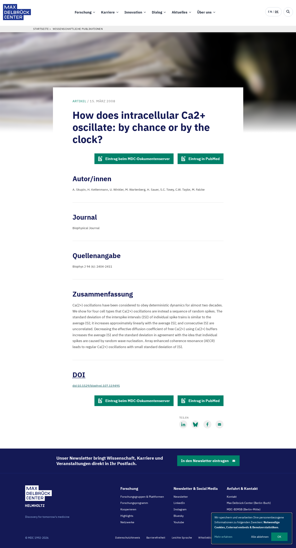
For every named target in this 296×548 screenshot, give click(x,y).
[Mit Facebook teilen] (207, 424)
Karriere (108, 12)
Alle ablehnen (260, 537)
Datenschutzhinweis (127, 537)
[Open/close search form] (288, 12)
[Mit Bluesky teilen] (195, 424)
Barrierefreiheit (155, 537)
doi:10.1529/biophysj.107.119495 (96, 386)
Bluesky (179, 516)
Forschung (83, 12)
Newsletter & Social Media (196, 488)
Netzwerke (127, 522)
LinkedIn (179, 503)
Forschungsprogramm (134, 503)
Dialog (157, 12)
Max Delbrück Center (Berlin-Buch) (249, 503)
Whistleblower (207, 537)
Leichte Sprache (182, 537)
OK (279, 537)
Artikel (79, 101)
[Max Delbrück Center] (17, 19)
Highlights (126, 516)
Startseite (41, 29)
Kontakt (232, 496)
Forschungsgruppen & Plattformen (142, 496)
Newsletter (181, 496)
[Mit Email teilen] (219, 424)
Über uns (204, 12)
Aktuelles (179, 12)
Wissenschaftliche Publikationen (78, 29)
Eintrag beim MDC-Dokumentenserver (137, 158)
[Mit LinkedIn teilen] (183, 424)
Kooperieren (128, 509)
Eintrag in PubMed (204, 158)
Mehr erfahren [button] (223, 537)
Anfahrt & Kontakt (242, 488)
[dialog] (251, 528)
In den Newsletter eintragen (205, 460)
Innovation (133, 12)
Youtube (179, 522)
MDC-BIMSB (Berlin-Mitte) (244, 509)
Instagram (180, 509)
